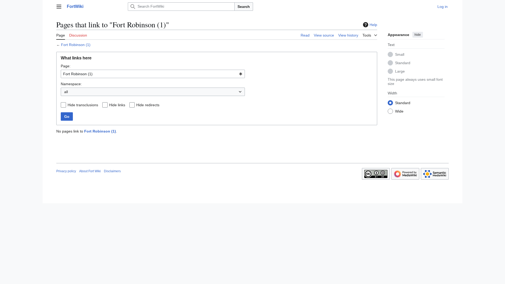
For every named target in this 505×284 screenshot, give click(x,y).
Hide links (117, 105)
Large (400, 71)
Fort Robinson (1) (75, 45)
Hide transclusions (83, 105)
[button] (59, 6)
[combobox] (153, 74)
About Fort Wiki (90, 171)
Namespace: (71, 84)
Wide (399, 111)
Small (399, 54)
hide (418, 35)
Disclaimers (112, 171)
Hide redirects (147, 105)
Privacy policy (66, 171)
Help (373, 25)
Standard (402, 63)
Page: (65, 66)
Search (244, 6)
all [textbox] (66, 92)
